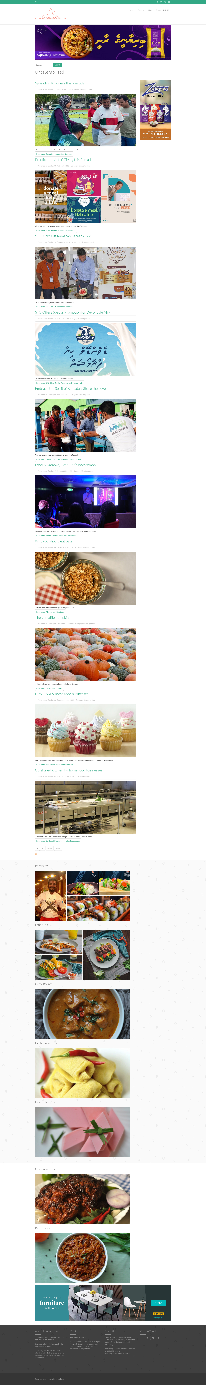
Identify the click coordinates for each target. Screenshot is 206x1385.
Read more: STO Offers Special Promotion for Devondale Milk (59, 383)
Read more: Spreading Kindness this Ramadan (54, 154)
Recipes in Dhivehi (162, 10)
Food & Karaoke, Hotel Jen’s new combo (65, 465)
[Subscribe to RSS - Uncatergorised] (36, 854)
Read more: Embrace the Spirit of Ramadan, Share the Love (59, 459)
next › (49, 848)
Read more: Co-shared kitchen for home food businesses (58, 841)
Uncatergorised (86, 89)
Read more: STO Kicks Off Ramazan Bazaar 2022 (55, 306)
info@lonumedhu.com (78, 1337)
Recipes (141, 10)
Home (131, 10)
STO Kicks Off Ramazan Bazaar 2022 (63, 236)
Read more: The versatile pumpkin (49, 688)
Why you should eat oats (53, 541)
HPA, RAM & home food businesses (61, 694)
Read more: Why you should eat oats (50, 612)
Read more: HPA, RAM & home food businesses (54, 764)
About (37, 2)
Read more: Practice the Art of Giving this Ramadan (55, 230)
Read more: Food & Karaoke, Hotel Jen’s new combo (56, 535)
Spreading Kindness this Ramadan (60, 83)
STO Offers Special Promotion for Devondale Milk (72, 312)
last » (58, 848)
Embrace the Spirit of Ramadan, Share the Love (70, 388)
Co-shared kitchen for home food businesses (69, 770)
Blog (150, 10)
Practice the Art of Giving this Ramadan (64, 159)
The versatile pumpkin (52, 617)
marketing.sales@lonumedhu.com (118, 1353)
